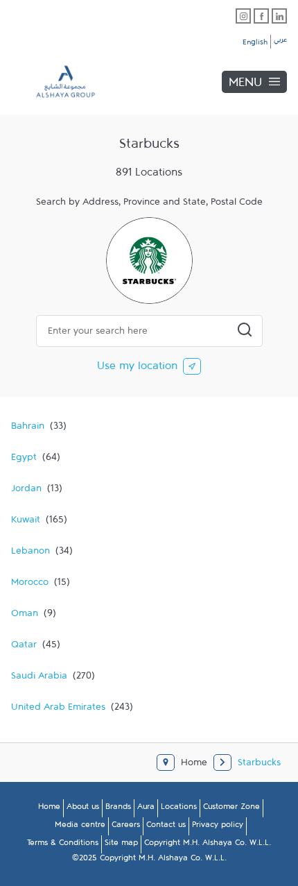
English (255, 44)
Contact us (166, 827)
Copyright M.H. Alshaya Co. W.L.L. (207, 845)
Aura (146, 809)
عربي (280, 41)
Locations (179, 809)
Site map (121, 845)
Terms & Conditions (62, 845)
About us (83, 809)
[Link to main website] (55, 82)
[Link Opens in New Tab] (243, 16)
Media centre (80, 827)
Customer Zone (231, 809)
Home (49, 809)
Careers (126, 827)
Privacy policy (217, 827)
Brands (118, 809)
